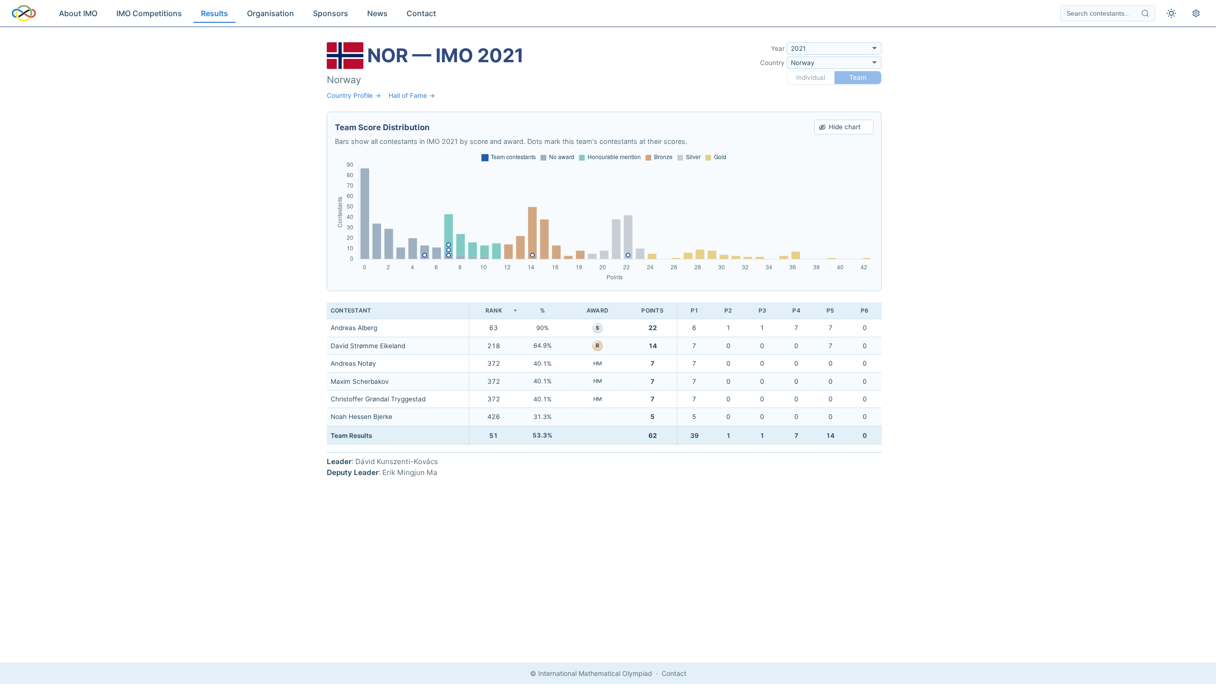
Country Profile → (354, 95)
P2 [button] (728, 310)
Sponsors (330, 13)
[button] (493, 311)
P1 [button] (694, 310)
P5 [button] (830, 310)
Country (772, 62)
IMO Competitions (149, 13)
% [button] (542, 310)
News (377, 13)
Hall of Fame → (412, 95)
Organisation (270, 13)
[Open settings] (1196, 13)
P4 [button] (796, 310)
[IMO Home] (23, 13)
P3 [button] (762, 310)
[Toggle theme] (1171, 13)
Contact (421, 13)
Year (778, 48)
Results (214, 13)
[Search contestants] (1145, 13)
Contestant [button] (351, 310)
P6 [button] (864, 310)
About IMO (78, 13)
